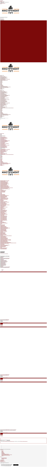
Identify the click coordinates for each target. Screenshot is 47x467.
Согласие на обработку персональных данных (5, 32)
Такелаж (1, 223)
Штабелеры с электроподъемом (4, 228)
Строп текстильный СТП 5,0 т (3, 218)
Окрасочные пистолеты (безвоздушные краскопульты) (6, 187)
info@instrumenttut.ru (2, 3)
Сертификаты (1, 58)
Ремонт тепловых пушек (3, 37)
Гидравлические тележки (3, 226)
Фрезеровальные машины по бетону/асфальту (5, 242)
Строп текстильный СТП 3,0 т (3, 217)
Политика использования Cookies (7, 465)
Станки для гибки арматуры (3, 248)
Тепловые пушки (2, 105)
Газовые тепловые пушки (3, 237)
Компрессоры (1, 207)
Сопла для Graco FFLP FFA (3, 190)
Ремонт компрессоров (2, 45)
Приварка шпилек (2, 212)
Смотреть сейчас (2, 252)
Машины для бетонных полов (3, 106)
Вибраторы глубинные (2, 233)
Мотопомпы (1, 266)
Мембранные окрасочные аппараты (4, 185)
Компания (1, 55)
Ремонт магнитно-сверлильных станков (4, 99)
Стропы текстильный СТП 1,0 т (3, 220)
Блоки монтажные (2, 214)
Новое (2, 270)
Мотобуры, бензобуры (2, 79)
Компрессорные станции (3, 208)
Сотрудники (1, 30)
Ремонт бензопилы (2, 98)
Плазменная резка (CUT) (3, 211)
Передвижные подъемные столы (4, 227)
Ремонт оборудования (2, 21)
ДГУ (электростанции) (2, 202)
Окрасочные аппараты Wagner (3, 182)
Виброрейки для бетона (3, 104)
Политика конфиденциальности (3, 31)
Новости (1, 28)
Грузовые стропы (2, 215)
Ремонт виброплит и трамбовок (3, 23)
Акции (1, 109)
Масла (1, 192)
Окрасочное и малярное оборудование (4, 258)
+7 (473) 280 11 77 (2, 460)
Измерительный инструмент (3, 50)
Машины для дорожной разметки (4, 188)
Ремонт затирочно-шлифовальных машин (5, 40)
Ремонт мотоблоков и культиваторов (4, 43)
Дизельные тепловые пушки (3, 236)
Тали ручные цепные (2, 224)
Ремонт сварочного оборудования (4, 95)
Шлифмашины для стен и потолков (4, 198)
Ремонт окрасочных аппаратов (3, 22)
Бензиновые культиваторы (3, 230)
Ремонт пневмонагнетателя (3, 100)
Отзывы (1, 29)
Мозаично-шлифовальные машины (4, 241)
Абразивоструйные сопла (3, 205)
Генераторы (1, 51)
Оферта (1, 33)
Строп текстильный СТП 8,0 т (3, 219)
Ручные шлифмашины (2, 197)
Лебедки (1, 221)
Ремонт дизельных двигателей (3, 46)
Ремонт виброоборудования (3, 41)
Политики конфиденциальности (23, 441)
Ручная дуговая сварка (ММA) (3, 210)
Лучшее (2, 269)
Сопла (1, 189)
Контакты (1, 116)
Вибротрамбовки (2, 200)
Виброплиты (1, 257)
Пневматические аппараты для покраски (4, 186)
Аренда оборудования (2, 47)
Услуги (1, 90)
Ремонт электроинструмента (3, 94)
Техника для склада (2, 225)
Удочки (1, 193)
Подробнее (1, 434)
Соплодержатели (2, 206)
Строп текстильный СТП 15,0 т (3, 216)
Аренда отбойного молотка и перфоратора (5, 24)
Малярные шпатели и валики (3, 196)
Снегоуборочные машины (3, 229)
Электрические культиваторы (3, 231)
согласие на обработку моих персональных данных (8, 441)
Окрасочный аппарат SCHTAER (3, 184)
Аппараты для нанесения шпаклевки (4, 195)
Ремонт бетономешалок (3, 39)
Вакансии (1, 57)
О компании (1, 0)
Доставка (1, 26)
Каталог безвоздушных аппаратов (4, 253)
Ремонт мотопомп (2, 93)
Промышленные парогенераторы (4, 238)
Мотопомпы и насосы (2, 52)
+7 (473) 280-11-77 (2, 19)
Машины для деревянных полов (4, 25)
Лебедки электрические (3, 222)
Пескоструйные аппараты (3, 204)
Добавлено (1, 323)
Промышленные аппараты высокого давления (5, 239)
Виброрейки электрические (3, 234)
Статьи (1, 56)
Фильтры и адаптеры (2, 194)
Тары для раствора (2, 244)
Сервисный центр (2, 1)
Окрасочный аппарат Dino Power (4, 183)
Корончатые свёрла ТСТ (3, 246)
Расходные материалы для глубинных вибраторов (6, 235)
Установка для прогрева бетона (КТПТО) (4, 267)
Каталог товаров (2, 35)
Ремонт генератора (2, 42)
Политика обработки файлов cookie (4, 60)
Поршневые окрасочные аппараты (4, 181)
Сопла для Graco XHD (2, 191)
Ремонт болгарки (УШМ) (3, 44)
